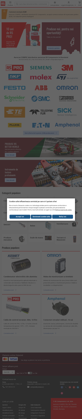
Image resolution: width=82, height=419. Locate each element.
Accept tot (20, 217)
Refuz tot (62, 217)
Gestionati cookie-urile (41, 217)
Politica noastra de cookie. (63, 210)
